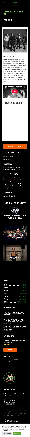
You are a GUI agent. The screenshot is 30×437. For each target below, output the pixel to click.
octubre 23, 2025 (7, 323)
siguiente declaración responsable (13, 180)
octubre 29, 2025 (7, 316)
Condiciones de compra (16, 396)
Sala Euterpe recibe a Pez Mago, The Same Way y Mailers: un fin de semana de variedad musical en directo (14, 328)
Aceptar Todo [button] (17, 433)
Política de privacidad (8, 394)
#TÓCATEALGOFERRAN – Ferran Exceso (15, 236)
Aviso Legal (18, 394)
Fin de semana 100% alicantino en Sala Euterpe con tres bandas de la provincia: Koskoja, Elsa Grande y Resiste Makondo (13, 321)
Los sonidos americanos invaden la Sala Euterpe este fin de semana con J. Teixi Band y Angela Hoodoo (14, 313)
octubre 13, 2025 (7, 330)
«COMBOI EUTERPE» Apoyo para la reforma (15, 216)
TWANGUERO (15, 257)
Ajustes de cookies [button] (7, 433)
